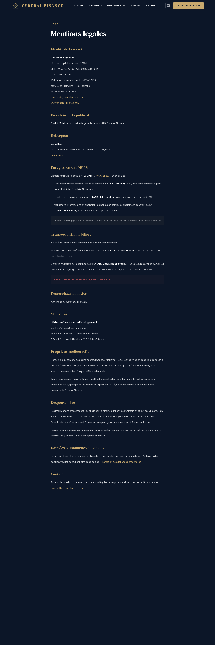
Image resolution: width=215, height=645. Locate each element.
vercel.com (57, 155)
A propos (135, 5)
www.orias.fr (103, 175)
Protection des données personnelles (121, 461)
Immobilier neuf (116, 5)
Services (78, 5)
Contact (150, 5)
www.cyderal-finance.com (65, 102)
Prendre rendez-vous (188, 5)
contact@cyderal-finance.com (67, 97)
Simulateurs (95, 5)
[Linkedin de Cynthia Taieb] (168, 5)
